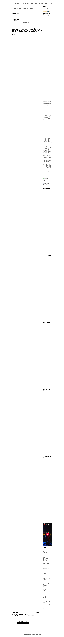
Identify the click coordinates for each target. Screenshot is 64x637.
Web (40, 634)
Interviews (28, 3)
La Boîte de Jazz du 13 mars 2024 (47, 140)
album (44, 551)
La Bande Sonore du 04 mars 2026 (47, 160)
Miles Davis (45, 587)
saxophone (46, 600)
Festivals (24, 3)
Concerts (21, 3)
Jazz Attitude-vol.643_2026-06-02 (47, 166)
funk (44, 574)
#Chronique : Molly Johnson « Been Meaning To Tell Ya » (22, 8)
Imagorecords (46, 578)
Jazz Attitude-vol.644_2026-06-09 (47, 165)
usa (44, 607)
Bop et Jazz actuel (46, 559)
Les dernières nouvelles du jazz (46, 184)
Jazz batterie (46, 582)
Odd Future (21, 29)
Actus (13, 3)
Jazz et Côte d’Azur (46, 584)
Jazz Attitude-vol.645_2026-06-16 (47, 164)
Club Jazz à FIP (47, 170)
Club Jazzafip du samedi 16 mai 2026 (47, 171)
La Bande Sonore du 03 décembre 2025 (47, 161)
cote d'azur (46, 568)
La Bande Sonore (47, 153)
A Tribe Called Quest (27, 29)
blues (44, 557)
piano (44, 597)
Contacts (51, 3)
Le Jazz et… (32, 3)
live (44, 586)
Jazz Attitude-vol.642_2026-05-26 (47, 167)
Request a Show (23, 623)
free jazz (44, 573)
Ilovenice (45, 577)
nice (44, 595)
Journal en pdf (46, 3)
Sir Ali (14, 16)
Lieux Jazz (36, 3)
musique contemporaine (46, 593)
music (44, 590)
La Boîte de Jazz (47, 136)
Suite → (17, 13)
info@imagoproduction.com (27, 634)
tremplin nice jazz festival (47, 604)
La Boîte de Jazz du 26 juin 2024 (47, 138)
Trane (14, 34)
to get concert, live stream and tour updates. (20, 614)
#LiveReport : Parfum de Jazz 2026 (47, 100)
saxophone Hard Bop (47, 602)
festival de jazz (46, 570)
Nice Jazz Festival (47, 596)
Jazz (44, 580)
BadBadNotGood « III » (16, 20)
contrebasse (46, 567)
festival (44, 569)
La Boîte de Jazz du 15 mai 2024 (47, 139)
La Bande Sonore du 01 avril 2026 (47, 159)
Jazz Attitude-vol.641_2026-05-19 (47, 168)
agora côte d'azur (46, 550)
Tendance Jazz (47, 178)
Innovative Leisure (26, 25)
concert (45, 564)
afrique (44, 548)
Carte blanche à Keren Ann (46, 172)
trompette (45, 606)
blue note (45, 556)
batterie (45, 552)
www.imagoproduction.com (36, 634)
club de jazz (46, 563)
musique (45, 591)
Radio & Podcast (41, 3)
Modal (44, 589)
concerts (45, 565)
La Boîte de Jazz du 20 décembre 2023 (47, 142)
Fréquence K (47, 162)
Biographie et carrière (46, 554)
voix (44, 608)
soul (44, 603)
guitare (44, 575)
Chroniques (17, 3)
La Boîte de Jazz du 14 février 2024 (47, 141)
